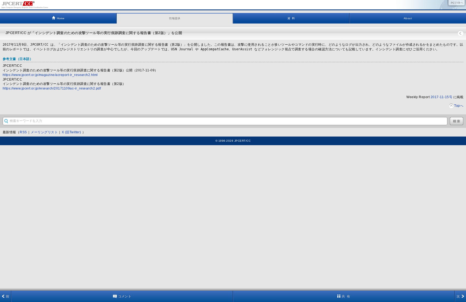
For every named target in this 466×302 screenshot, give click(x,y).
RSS (23, 132)
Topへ (458, 106)
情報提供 (174, 18)
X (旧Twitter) (72, 132)
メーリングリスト (44, 132)
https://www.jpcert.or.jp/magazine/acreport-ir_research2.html (50, 75)
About (408, 18)
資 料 (291, 18)
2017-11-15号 (441, 97)
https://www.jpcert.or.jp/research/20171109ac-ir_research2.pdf (52, 88)
